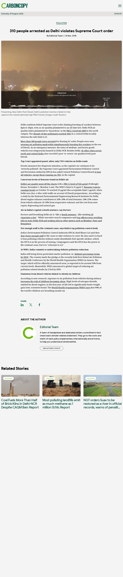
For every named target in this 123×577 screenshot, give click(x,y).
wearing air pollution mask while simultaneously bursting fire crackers (56, 144)
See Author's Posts (51, 348)
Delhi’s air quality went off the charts (39, 184)
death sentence (69, 214)
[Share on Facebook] (39, 304)
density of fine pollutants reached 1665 (52, 133)
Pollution (61, 23)
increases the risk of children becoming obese (43, 281)
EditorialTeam (56, 36)
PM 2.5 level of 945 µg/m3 (76, 184)
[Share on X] (30, 304)
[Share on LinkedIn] (22, 304)
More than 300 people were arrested (38, 141)
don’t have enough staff (32, 236)
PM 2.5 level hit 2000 (76, 130)
